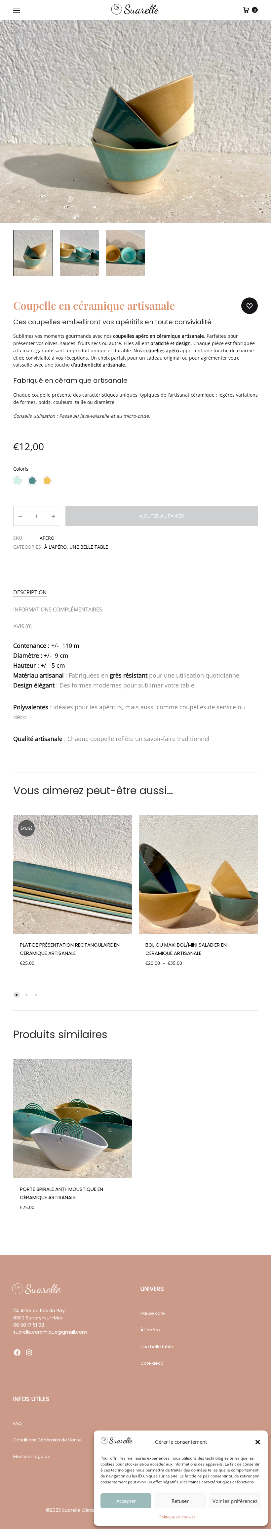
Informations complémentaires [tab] (57, 609)
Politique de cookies (177, 1517)
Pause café (152, 1313)
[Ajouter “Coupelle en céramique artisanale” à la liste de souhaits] (249, 305)
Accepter (126, 1501)
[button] (257, 1442)
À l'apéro (55, 547)
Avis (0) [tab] (22, 626)
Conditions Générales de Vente (47, 1440)
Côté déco (152, 1363)
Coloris (20, 469)
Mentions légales (31, 1456)
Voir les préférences (235, 1501)
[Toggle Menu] (16, 10)
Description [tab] (30, 592)
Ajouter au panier (161, 516)
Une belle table (88, 547)
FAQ (17, 1423)
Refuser (180, 1501)
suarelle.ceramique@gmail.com (50, 1332)
